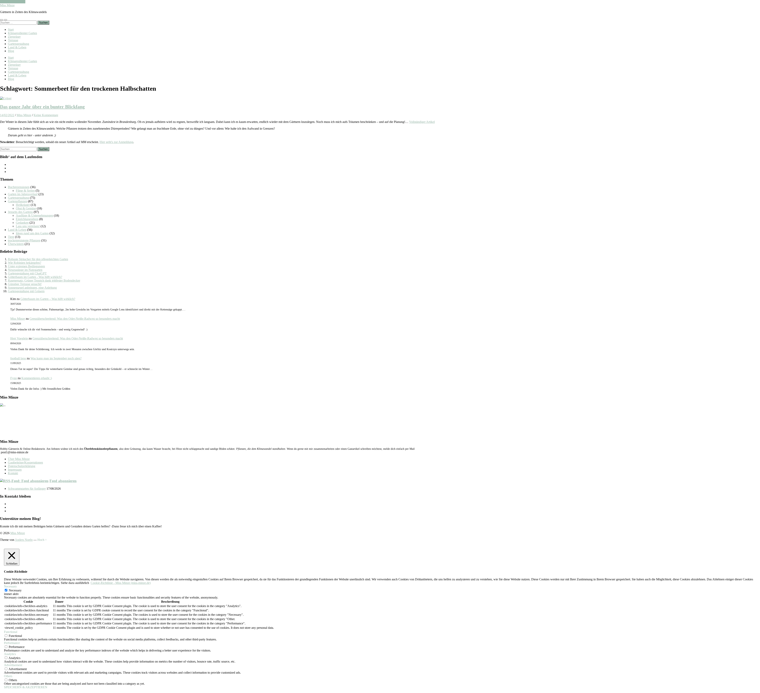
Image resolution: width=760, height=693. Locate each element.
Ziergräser (14, 36)
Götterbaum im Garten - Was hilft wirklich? (35, 277)
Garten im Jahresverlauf (23, 194)
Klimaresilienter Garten (22, 33)
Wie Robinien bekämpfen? (24, 262)
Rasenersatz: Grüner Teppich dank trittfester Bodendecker (44, 280)
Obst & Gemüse (26, 208)
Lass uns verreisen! (28, 226)
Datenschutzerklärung (21, 466)
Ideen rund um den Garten (32, 233)
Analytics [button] (10, 654)
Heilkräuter (23, 204)
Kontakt (13, 473)
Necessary (15, 590)
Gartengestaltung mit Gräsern (26, 291)
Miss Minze (7, 5)
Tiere (11, 237)
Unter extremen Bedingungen (26, 266)
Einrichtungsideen (27, 219)
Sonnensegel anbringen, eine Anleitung (32, 287)
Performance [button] (12, 643)
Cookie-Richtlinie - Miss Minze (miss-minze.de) (121, 583)
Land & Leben (17, 47)
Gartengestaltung (18, 43)
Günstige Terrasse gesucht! (25, 284)
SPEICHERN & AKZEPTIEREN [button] (25, 687)
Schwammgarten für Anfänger (27, 488)
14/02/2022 (7, 115)
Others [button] (8, 676)
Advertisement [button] (13, 665)
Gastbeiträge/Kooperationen (25, 462)
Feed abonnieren (63, 481)
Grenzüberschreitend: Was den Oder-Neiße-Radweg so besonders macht (74, 318)
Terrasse (13, 40)
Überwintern (16, 244)
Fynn (13, 378)
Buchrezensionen (18, 187)
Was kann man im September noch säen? (56, 358)
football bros (18, 358)
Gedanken (22, 222)
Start (11, 29)
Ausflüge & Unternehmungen (34, 215)
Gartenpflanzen (17, 201)
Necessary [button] (10, 586)
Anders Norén (24, 539)
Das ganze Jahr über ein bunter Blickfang (42, 106)
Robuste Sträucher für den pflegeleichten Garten (38, 259)
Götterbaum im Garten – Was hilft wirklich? (47, 299)
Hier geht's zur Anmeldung (116, 142)
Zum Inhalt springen (12, 1)
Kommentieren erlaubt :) (36, 378)
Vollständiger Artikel (422, 122)
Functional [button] (10, 632)
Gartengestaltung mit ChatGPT (27, 273)
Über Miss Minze (19, 459)
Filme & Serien (25, 190)
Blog (11, 51)
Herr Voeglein (19, 338)
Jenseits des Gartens (20, 212)
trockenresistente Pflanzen (24, 240)
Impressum (15, 469)
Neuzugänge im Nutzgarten (25, 270)
